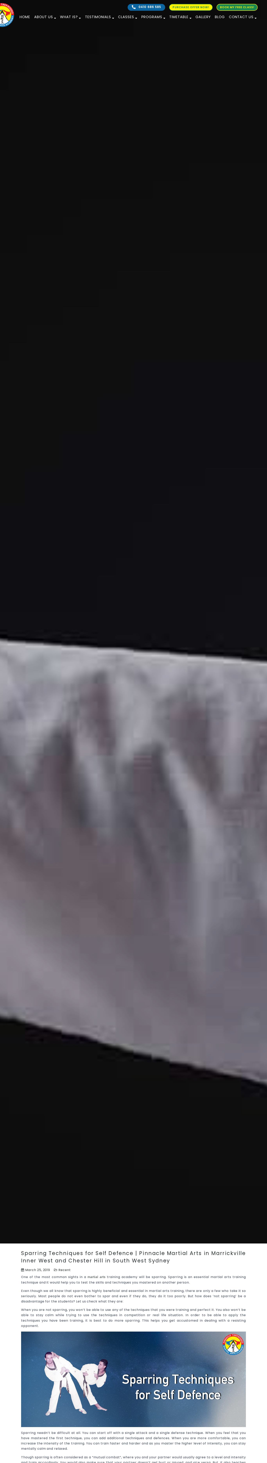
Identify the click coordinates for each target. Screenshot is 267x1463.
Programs (151, 16)
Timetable (178, 16)
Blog (220, 16)
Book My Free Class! (237, 7)
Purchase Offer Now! (191, 7)
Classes (126, 16)
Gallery (203, 16)
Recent (64, 1270)
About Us (43, 16)
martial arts (97, 1277)
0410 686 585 (149, 7)
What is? (69, 16)
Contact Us (241, 16)
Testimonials (98, 16)
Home (25, 16)
